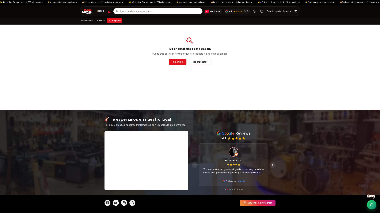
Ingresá (287, 11)
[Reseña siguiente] (273, 165)
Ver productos (200, 61)
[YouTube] (116, 203)
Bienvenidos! (87, 20)
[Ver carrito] (295, 11)
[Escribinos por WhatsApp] (254, 11)
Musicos (101, 20)
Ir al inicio (177, 61)
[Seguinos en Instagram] (262, 11)
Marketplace (115, 20)
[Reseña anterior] (195, 165)
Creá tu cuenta (274, 11)
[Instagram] (124, 203)
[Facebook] (107, 203)
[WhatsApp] (132, 203)
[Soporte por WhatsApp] (371, 204)
